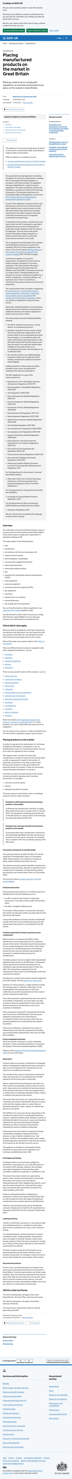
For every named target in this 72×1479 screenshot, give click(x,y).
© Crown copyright (62, 1473)
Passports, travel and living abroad (16, 1438)
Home (5, 43)
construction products (29, 291)
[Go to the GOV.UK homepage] (10, 38)
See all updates (28, 103)
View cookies (54, 30)
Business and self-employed (13, 1392)
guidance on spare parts (32, 980)
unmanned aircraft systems (15, 696)
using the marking (12, 610)
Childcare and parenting (12, 1396)
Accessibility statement (33, 1458)
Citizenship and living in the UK (14, 1400)
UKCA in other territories (13, 133)
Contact (47, 1458)
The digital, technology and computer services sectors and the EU (58, 149)
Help (5, 1458)
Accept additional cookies (14, 30)
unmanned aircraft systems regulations (21, 298)
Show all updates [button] (27, 1317)
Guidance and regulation (58, 1395)
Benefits (6, 1384)
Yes (22, 1361)
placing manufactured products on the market (26, 161)
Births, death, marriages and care (15, 1388)
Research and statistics (58, 1399)
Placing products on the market (15, 130)
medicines (8, 658)
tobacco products (11, 712)
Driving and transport (11, 1413)
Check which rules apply (13, 127)
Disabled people (9, 1409)
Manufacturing (30, 43)
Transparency (54, 1410)
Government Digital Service (13, 1463)
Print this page (11, 140)
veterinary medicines (13, 661)
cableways (35, 293)
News (51, 1391)
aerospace (9, 668)
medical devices (14, 291)
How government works (58, 1414)
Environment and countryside (14, 1426)
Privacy (11, 1458)
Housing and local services (13, 1430)
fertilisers (8, 715)
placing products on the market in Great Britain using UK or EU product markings (24, 252)
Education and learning (11, 1417)
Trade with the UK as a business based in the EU (57, 155)
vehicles (8, 664)
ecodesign (9, 702)
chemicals (8, 654)
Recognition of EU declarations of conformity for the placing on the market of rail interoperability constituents (59, 128)
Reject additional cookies (37, 30)
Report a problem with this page (58, 1361)
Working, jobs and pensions (13, 1447)
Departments (54, 1386)
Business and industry (16, 43)
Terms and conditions (11, 1461)
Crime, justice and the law (13, 1405)
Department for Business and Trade (24, 96)
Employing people (9, 1422)
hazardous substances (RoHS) (16, 699)
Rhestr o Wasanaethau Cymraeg (33, 1461)
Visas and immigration (11, 1443)
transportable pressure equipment (19, 296)
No (30, 1361)
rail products (25, 293)
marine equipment (13, 293)
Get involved (53, 1418)
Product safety (8, 1340)
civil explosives (10, 706)
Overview (8, 125)
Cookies (19, 1458)
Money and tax (8, 1434)
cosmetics (9, 709)
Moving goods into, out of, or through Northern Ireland (58, 143)
